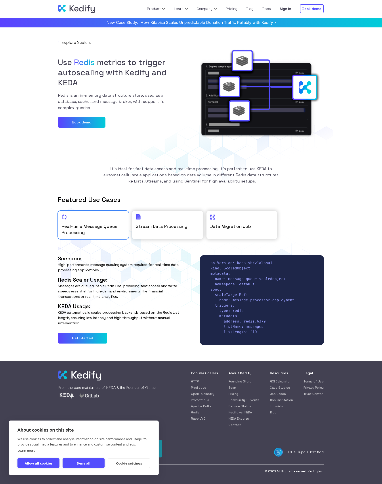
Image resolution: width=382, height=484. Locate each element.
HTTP (195, 381)
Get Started (82, 338)
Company (204, 8)
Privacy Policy (314, 388)
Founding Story (240, 381)
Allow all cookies (38, 463)
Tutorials (276, 406)
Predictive (198, 388)
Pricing (233, 394)
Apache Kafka (201, 406)
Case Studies (280, 388)
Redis (195, 412)
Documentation (281, 400)
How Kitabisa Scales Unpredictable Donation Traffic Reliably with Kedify (206, 22)
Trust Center (313, 394)
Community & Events (244, 400)
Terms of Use (314, 381)
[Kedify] (76, 9)
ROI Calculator (280, 381)
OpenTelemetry (202, 394)
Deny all (83, 463)
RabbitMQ (198, 419)
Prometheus (200, 400)
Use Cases (278, 394)
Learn (178, 8)
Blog (273, 412)
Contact (235, 425)
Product (154, 8)
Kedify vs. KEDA (240, 412)
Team (233, 388)
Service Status (240, 406)
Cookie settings (129, 463)
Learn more (26, 450)
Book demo (81, 122)
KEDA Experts (239, 419)
